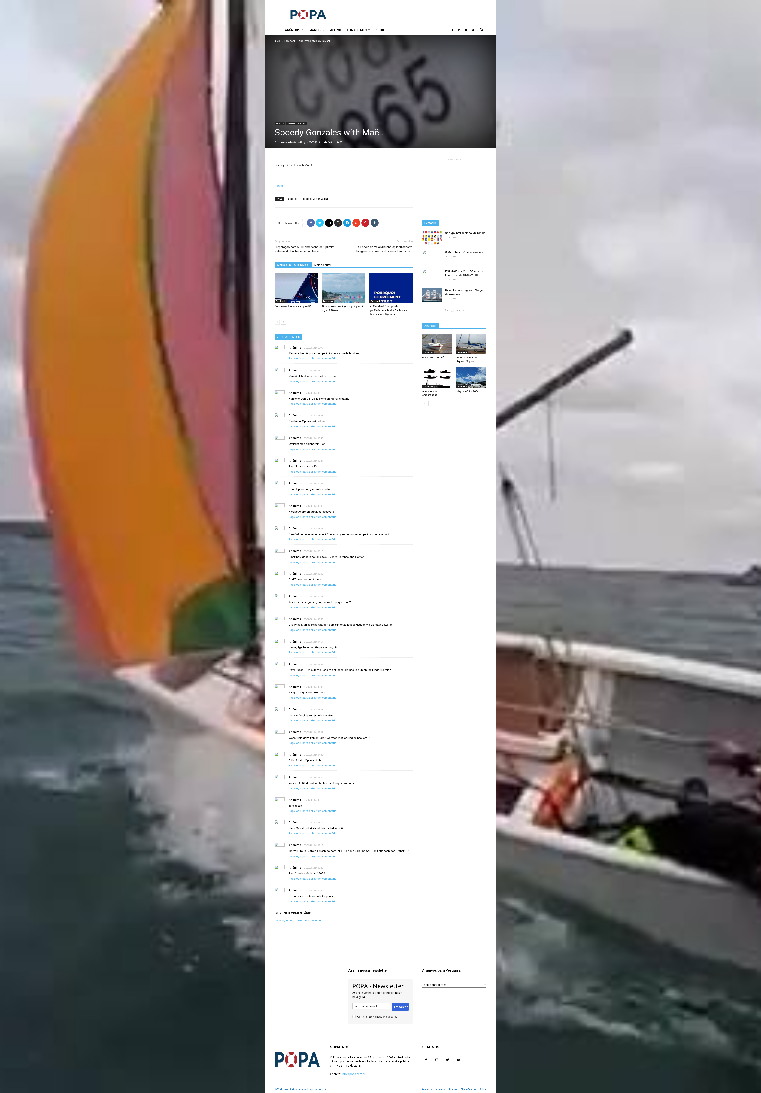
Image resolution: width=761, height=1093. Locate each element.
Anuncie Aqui (430, 386)
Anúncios (292, 30)
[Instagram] (459, 30)
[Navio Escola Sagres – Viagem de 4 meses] (432, 295)
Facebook (289, 41)
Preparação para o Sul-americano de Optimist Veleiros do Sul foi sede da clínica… (304, 249)
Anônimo (295, 347)
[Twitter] (466, 30)
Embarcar (401, 1007)
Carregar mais (453, 310)
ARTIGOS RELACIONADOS (293, 265)
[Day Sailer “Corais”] (437, 344)
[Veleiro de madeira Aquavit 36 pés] (471, 344)
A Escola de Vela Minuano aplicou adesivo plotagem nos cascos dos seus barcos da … (384, 249)
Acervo (335, 30)
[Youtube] (473, 30)
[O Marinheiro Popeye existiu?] (432, 257)
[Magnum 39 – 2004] (471, 377)
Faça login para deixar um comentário (312, 358)
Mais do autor (322, 265)
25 (341, 142)
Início (278, 41)
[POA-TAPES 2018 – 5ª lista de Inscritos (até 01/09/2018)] (432, 276)
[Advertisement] (414, 14)
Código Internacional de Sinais (465, 233)
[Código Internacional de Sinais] (432, 238)
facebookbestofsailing (292, 142)
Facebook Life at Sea (296, 123)
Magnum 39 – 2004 (467, 391)
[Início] (278, 30)
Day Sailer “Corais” (433, 357)
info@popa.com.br (353, 1074)
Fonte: (279, 185)
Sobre (380, 30)
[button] (481, 30)
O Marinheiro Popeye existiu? (464, 252)
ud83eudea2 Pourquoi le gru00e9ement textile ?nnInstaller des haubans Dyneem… (389, 310)
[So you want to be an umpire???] (296, 288)
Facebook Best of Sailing (315, 198)
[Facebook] (453, 30)
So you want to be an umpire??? (293, 306)
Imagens (315, 30)
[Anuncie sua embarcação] (437, 377)
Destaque (430, 223)
